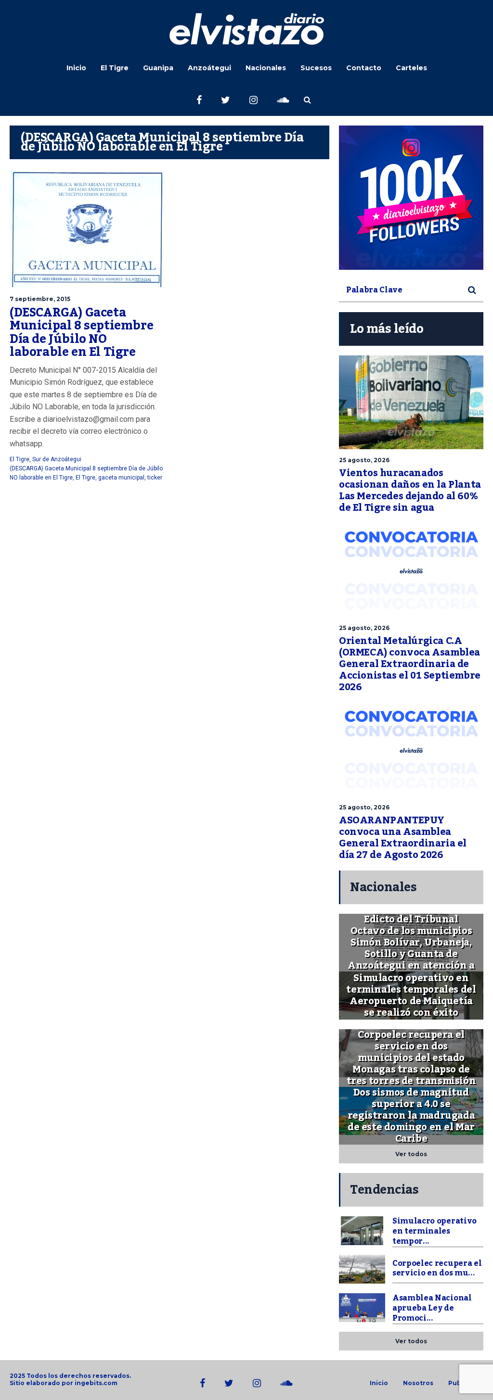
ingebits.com (96, 1383)
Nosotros (418, 1383)
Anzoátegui (209, 67)
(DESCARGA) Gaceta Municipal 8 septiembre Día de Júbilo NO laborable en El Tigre (81, 333)
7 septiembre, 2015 (40, 299)
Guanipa (158, 67)
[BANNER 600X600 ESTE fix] (411, 198)
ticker (154, 477)
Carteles (411, 67)
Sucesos (316, 67)
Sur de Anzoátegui (56, 459)
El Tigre (115, 67)
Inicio (76, 67)
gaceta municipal (121, 477)
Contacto (363, 67)
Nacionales (266, 67)
